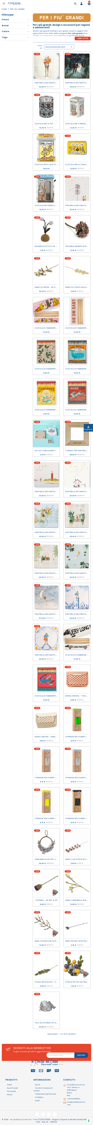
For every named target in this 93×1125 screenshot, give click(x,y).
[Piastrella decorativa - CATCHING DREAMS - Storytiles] (46, 597)
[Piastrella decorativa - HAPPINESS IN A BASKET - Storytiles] (46, 515)
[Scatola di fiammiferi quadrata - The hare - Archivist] (77, 393)
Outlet (9, 1085)
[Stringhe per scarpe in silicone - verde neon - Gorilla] (77, 720)
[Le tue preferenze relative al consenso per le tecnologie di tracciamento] (88, 1120)
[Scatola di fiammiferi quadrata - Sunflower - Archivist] (46, 393)
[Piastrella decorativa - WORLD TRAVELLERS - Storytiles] (77, 188)
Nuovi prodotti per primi (59, 46)
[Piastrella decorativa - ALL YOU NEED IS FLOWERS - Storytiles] (46, 66)
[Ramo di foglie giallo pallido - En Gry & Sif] (77, 270)
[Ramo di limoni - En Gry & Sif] (46, 270)
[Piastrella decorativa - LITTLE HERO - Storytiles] (77, 597)
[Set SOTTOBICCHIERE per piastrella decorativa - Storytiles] (46, 434)
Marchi (9, 1094)
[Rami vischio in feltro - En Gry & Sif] (77, 924)
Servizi (37, 1085)
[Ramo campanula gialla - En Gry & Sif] (77, 883)
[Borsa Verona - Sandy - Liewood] (46, 720)
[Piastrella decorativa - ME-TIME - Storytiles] (77, 556)
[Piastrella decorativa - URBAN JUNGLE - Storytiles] (77, 515)
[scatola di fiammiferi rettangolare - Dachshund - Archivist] (77, 638)
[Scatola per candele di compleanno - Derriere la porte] (77, 107)
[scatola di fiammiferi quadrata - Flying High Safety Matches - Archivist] (46, 679)
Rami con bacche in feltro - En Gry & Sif (55, 941)
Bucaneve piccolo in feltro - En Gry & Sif (55, 246)
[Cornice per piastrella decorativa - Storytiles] (77, 434)
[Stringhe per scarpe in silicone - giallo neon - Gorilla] (46, 801)
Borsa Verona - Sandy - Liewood (51, 736)
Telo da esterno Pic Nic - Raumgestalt (54, 1023)
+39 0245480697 (73, 1099)
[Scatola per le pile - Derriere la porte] (46, 107)
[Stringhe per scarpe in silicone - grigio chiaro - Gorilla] (77, 761)
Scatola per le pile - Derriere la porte (53, 123)
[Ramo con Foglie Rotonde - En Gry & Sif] (77, 842)
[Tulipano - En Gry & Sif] (46, 883)
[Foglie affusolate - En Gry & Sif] (46, 965)
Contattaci (39, 1097)
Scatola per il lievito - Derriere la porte (55, 164)
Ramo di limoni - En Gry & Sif (49, 287)
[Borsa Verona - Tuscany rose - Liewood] (77, 679)
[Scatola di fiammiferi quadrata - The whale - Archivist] (77, 352)
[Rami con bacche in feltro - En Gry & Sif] (46, 924)
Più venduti (11, 1091)
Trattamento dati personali (45, 1094)
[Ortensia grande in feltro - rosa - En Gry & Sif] (77, 229)
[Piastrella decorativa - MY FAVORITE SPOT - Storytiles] (46, 556)
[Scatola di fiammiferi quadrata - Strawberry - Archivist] (46, 352)
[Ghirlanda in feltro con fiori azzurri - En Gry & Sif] (46, 842)
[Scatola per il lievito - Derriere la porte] (46, 148)
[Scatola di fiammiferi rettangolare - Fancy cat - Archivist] (46, 311)
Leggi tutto (82, 38)
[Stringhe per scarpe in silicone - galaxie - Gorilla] (77, 801)
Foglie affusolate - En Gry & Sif (50, 982)
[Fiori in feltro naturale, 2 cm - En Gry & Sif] (77, 965)
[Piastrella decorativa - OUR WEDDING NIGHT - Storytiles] (77, 66)
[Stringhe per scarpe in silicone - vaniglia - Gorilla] (46, 761)
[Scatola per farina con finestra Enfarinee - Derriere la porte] (46, 188)
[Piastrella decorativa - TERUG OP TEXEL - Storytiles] (46, 474)
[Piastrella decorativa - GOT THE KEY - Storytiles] (77, 474)
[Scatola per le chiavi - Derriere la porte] (77, 148)
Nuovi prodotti (12, 1088)
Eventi (37, 1100)
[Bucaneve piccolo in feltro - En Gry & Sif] (46, 229)
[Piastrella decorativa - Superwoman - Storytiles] (46, 638)
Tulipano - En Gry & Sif (46, 900)
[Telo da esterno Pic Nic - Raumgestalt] (46, 1006)
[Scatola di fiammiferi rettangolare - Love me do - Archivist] (77, 311)
